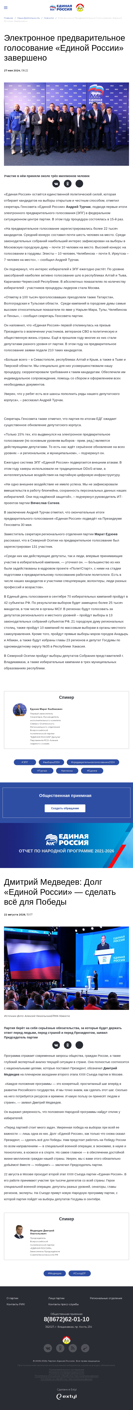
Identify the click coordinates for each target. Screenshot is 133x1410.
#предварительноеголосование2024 (93, 762)
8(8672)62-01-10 (66, 1319)
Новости (49, 18)
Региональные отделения (106, 1298)
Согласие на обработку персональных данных (66, 1379)
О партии (12, 1298)
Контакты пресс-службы (63, 1304)
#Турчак (42, 770)
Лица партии (56, 1298)
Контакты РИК (16, 1304)
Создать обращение (65, 808)
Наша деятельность (28, 18)
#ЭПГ (25, 762)
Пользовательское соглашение (66, 1369)
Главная (8, 18)
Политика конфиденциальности (66, 1372)
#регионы (67, 770)
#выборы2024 (51, 762)
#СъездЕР (79, 1273)
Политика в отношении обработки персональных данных (66, 1375)
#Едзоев (92, 770)
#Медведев (54, 1273)
